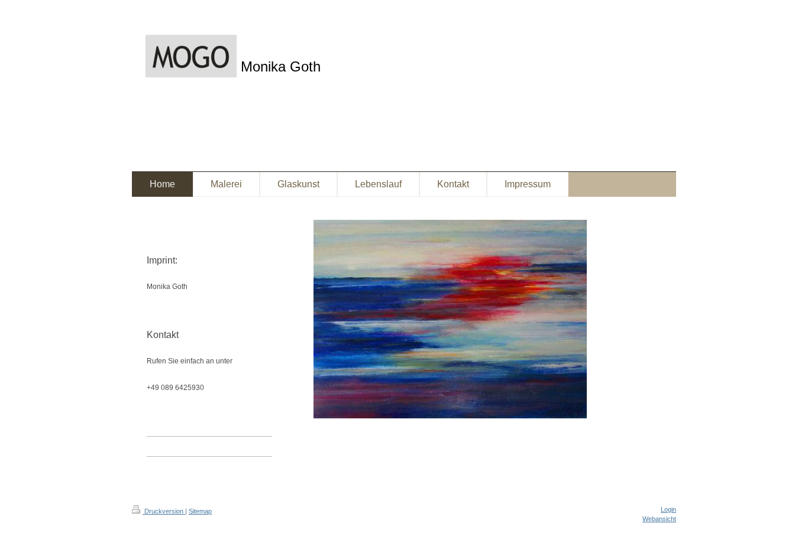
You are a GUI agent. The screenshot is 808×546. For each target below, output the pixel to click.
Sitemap (200, 511)
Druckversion (164, 511)
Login (668, 509)
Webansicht (659, 518)
